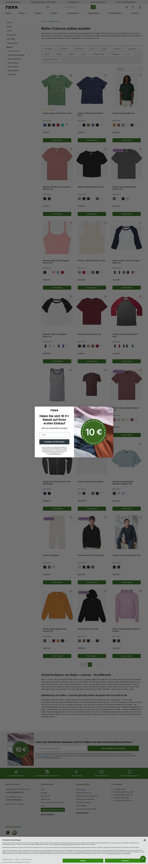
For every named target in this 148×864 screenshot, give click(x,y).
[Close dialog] (110, 409)
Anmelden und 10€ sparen (54, 442)
